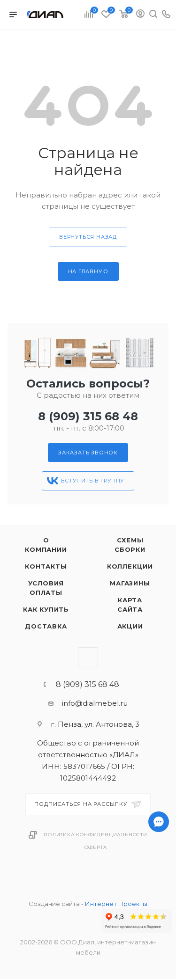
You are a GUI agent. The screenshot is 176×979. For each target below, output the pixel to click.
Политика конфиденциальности (95, 835)
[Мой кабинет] (140, 14)
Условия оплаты (46, 587)
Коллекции (130, 566)
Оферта (95, 847)
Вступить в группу (92, 480)
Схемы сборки (130, 544)
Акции (130, 626)
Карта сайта (130, 604)
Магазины (130, 583)
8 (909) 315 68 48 (88, 416)
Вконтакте (88, 657)
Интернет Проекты (116, 903)
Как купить (46, 609)
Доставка (46, 626)
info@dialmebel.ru (95, 703)
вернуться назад (88, 237)
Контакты (46, 566)
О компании (46, 544)
